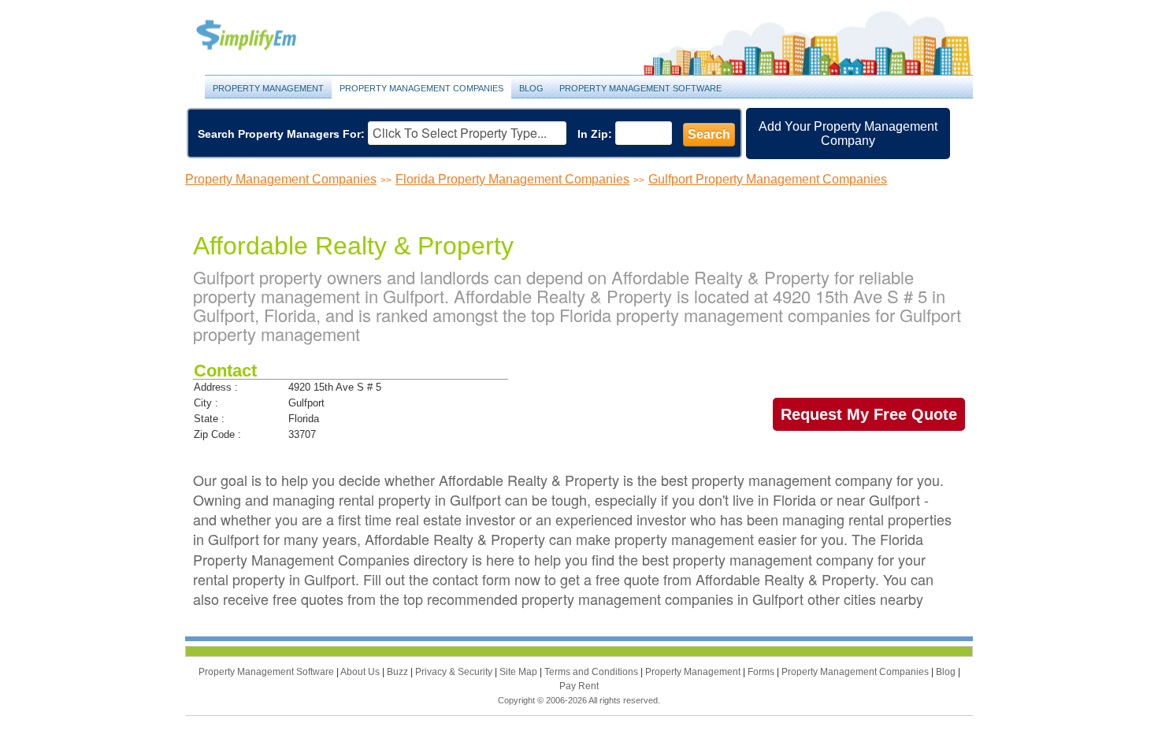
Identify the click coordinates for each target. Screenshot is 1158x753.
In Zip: (594, 134)
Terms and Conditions (592, 671)
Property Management (264, 36)
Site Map (519, 671)
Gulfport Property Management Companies (767, 179)
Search (709, 134)
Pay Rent (579, 686)
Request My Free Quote (869, 414)
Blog (531, 88)
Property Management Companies (421, 88)
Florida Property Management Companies (512, 179)
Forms (762, 671)
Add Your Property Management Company (848, 133)
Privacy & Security (455, 671)
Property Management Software (640, 88)
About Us (361, 671)
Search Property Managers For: (281, 134)
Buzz (398, 671)
